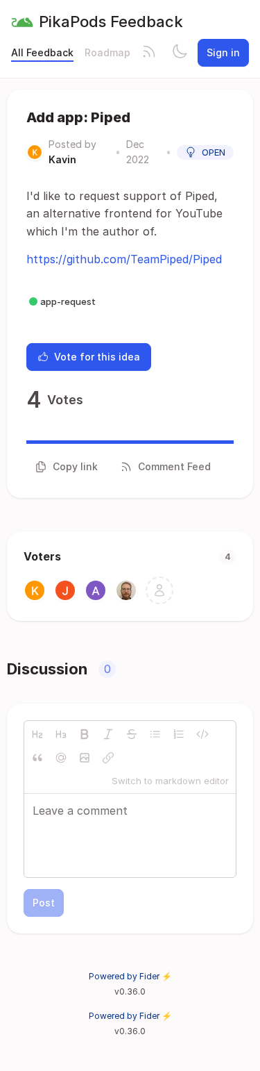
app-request (68, 301)
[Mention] (61, 757)
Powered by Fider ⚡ (130, 976)
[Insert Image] (84, 757)
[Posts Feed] (149, 52)
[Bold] (84, 734)
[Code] (202, 734)
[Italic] (108, 734)
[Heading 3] (61, 734)
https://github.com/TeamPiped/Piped (124, 259)
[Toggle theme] (179, 52)
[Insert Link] (108, 757)
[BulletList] (155, 734)
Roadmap (107, 52)
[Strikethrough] (131, 734)
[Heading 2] (37, 734)
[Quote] (37, 757)
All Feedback (42, 52)
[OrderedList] (178, 734)
